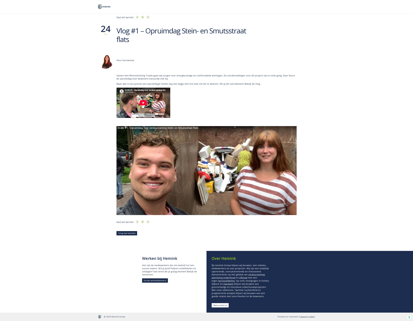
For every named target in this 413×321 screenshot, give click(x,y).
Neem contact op (220, 305)
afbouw (243, 277)
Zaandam (228, 283)
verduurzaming (256, 274)
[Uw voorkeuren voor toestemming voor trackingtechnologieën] (409, 317)
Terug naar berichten (127, 233)
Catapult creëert (307, 316)
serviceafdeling (226, 280)
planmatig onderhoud (223, 277)
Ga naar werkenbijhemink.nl (155, 280)
